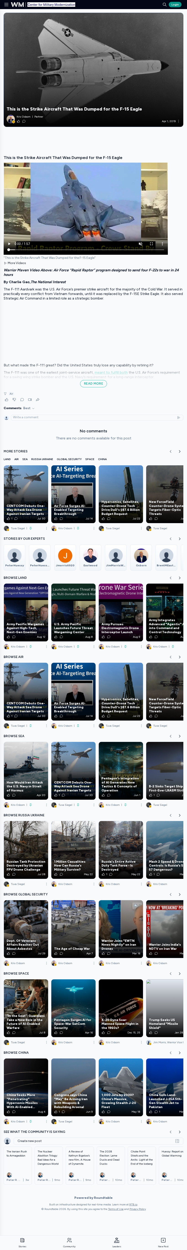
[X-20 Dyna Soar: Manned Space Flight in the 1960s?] (121, 1008)
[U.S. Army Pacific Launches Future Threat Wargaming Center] (73, 612)
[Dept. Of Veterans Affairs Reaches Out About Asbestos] (26, 929)
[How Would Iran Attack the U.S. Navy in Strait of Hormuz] (26, 771)
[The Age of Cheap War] (73, 929)
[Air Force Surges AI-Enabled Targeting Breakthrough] (73, 494)
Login (175, 4)
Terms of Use (116, 1209)
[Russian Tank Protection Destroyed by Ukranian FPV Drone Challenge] (26, 850)
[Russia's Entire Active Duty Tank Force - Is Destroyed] (121, 850)
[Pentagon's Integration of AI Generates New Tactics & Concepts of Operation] (121, 771)
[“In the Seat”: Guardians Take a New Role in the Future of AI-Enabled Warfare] (26, 1008)
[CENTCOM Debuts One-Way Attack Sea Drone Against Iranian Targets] (26, 494)
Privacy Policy (138, 1209)
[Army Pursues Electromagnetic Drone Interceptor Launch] (121, 612)
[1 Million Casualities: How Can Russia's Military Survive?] (73, 850)
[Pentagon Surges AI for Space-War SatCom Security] (73, 1008)
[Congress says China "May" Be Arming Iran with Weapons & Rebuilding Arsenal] (73, 1087)
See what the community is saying (34, 1132)
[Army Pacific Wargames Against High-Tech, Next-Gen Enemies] (26, 612)
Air (11, 393)
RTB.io (133, 1204)
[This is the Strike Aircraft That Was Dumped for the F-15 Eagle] (93, 70)
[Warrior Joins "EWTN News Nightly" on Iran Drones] (121, 929)
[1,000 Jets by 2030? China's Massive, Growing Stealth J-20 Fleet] (121, 1087)
